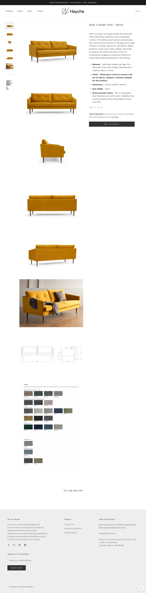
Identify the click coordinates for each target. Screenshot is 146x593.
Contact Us (69, 524)
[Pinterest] (101, 107)
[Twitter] (98, 107)
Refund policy (70, 533)
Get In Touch (111, 124)
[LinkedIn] (25, 544)
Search (137, 11)
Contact (40, 11)
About (20, 11)
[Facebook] (95, 107)
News (29, 11)
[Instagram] (14, 544)
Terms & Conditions (73, 528)
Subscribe (16, 568)
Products (9, 11)
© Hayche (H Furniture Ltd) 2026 (21, 587)
